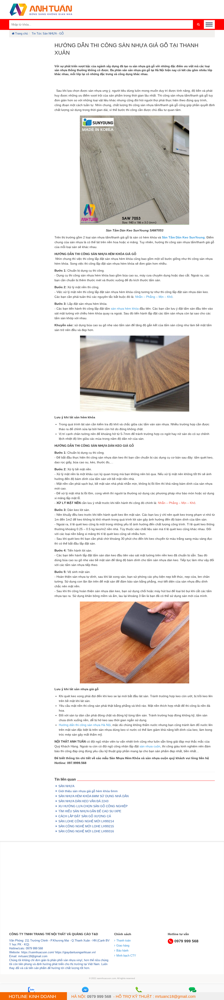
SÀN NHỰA (66, 786)
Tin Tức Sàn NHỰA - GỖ (48, 33)
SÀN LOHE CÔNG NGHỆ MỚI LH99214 (86, 821)
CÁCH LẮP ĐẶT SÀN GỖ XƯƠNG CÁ (84, 816)
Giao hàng (122, 945)
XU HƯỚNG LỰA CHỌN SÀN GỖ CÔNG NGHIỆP (93, 806)
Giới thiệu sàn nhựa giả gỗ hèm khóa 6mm (88, 791)
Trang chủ (21, 33)
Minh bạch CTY (126, 955)
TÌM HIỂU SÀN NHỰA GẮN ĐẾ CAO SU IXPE (89, 811)
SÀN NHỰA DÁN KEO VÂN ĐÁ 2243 (83, 801)
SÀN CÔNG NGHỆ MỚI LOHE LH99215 (86, 826)
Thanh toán (123, 940)
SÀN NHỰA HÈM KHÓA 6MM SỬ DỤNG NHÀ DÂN (93, 796)
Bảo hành (122, 950)
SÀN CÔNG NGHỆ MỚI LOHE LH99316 (86, 831)
